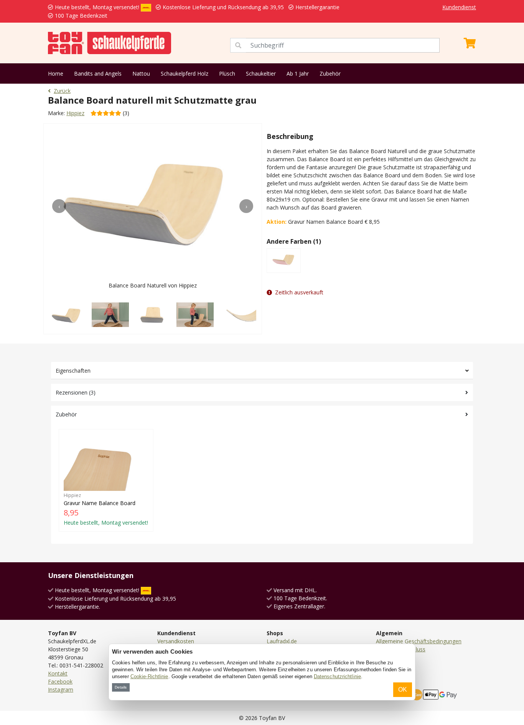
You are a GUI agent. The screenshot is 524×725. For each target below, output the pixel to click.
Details (121, 687)
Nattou (141, 73)
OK (402, 689)
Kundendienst (459, 7)
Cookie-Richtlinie (149, 676)
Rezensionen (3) (76, 392)
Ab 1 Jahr (298, 73)
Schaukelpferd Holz (184, 73)
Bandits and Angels (98, 73)
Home (55, 73)
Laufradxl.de (282, 641)
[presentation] (59, 206)
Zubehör (330, 73)
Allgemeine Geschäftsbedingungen (418, 641)
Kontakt (58, 673)
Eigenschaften (73, 370)
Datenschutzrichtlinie (337, 676)
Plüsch (227, 73)
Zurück (62, 90)
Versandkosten (175, 641)
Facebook (60, 681)
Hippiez (75, 113)
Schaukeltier (261, 73)
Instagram (60, 689)
